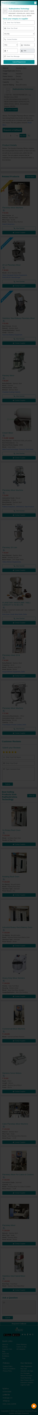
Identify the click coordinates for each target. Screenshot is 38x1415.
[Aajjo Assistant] (34, 1406)
